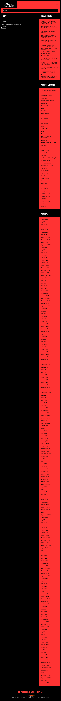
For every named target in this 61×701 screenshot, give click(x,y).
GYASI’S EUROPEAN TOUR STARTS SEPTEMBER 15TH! (48, 52)
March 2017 (44, 499)
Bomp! (42, 108)
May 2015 (44, 555)
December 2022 (45, 329)
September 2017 (46, 484)
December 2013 (45, 599)
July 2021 (43, 369)
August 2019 (44, 425)
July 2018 (43, 459)
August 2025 (44, 247)
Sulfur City (44, 183)
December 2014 (45, 568)
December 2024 (45, 268)
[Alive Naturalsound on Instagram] (22, 692)
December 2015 (45, 537)
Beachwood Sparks (46, 95)
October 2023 (45, 303)
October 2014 (45, 573)
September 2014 (46, 576)
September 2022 (46, 334)
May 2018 (44, 464)
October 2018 (45, 451)
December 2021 (45, 357)
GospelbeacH (44, 128)
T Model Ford (44, 191)
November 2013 (45, 601)
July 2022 (43, 339)
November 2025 (45, 240)
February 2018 (45, 471)
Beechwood (44, 98)
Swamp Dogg (44, 188)
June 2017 (44, 492)
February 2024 (45, 293)
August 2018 (44, 456)
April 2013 (44, 614)
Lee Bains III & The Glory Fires (49, 158)
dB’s (5, 16)
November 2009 (45, 675)
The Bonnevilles (45, 196)
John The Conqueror (46, 153)
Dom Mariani (44, 123)
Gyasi (42, 131)
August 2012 (44, 629)
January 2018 (45, 474)
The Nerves (44, 198)
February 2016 (45, 532)
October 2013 (45, 604)
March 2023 (44, 321)
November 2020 (45, 387)
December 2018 (45, 446)
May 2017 (44, 494)
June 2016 (44, 522)
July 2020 (43, 397)
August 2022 (44, 336)
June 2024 (44, 283)
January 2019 (45, 443)
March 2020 (44, 408)
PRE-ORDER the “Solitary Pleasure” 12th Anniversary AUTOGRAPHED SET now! (48, 23)
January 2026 (45, 234)
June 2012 (44, 634)
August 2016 (44, 517)
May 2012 (44, 637)
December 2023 (45, 298)
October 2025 (45, 242)
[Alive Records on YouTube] (35, 692)
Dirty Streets (44, 118)
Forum (3, 28)
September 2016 (46, 515)
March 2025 (44, 260)
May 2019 (44, 433)
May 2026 (44, 227)
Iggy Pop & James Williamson (49, 142)
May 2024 (44, 285)
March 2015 (44, 560)
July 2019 (43, 428)
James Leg (44, 148)
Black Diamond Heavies (47, 100)
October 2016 (45, 512)
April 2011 (44, 655)
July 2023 (43, 311)
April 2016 (44, 527)
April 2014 (44, 588)
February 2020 (45, 410)
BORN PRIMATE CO (45, 697)
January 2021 (45, 382)
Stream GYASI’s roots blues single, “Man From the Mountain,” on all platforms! (49, 42)
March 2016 (44, 530)
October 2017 (45, 481)
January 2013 (45, 622)
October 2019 (45, 420)
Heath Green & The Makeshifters (46, 137)
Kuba (3, 26)
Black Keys (44, 103)
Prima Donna (44, 176)
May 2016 (44, 525)
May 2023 (44, 316)
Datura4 (43, 116)
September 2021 (46, 364)
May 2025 (44, 255)
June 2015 (44, 553)
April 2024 (44, 288)
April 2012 (44, 639)
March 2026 (44, 229)
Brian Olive (44, 111)
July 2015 (43, 550)
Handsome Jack (45, 134)
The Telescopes (45, 201)
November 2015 (45, 540)
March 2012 (44, 642)
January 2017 (45, 504)
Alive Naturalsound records (48, 90)
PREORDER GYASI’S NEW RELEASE (48, 32)
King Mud (43, 155)
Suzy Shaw (44, 186)
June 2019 (44, 431)
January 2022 (45, 354)
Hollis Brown (44, 140)
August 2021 (44, 367)
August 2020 (44, 395)
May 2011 (44, 652)
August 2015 (44, 548)
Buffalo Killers (45, 113)
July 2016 (43, 520)
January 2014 (45, 596)
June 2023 (44, 313)
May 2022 (44, 344)
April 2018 (44, 466)
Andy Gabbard (45, 93)
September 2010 (46, 667)
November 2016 (45, 509)
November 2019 (45, 418)
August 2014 (44, 578)
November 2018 (45, 448)
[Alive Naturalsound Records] (9, 6)
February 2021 (45, 380)
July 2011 (43, 650)
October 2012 (45, 627)
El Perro (43, 126)
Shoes (42, 181)
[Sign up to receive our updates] (19, 692)
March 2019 (44, 438)
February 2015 (45, 563)
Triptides (43, 206)
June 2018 (44, 461)
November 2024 (45, 270)
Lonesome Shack (46, 163)
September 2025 (46, 245)
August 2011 (44, 647)
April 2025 (44, 257)
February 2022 (45, 352)
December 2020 (45, 385)
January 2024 (45, 296)
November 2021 (45, 359)
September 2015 (46, 545)
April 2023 (44, 318)
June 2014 (44, 583)
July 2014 (43, 581)
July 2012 (43, 632)
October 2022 (45, 331)
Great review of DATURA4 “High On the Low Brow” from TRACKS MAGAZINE (49, 28)
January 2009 (45, 683)
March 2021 (44, 377)
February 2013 (45, 619)
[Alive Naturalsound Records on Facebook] (25, 692)
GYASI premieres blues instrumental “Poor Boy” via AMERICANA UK (48, 37)
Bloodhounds (44, 105)
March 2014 (44, 591)
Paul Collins (44, 173)
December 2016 (45, 507)
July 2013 (43, 609)
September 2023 (46, 306)
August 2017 (44, 487)
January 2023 (45, 326)
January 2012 (45, 644)
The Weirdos (44, 204)
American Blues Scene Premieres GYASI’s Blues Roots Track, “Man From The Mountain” (49, 47)
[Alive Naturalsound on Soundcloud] (38, 692)
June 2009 (44, 680)
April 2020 (44, 405)
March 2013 (44, 616)
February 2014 (45, 594)
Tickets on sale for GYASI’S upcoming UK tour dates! (48, 71)
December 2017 (45, 476)
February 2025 (45, 262)
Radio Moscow (45, 178)
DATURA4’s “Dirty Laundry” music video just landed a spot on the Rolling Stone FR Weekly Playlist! (49, 57)
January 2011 (45, 657)
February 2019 (45, 441)
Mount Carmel (45, 170)
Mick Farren (44, 168)
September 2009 (46, 678)
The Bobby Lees (45, 193)
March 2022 (44, 349)
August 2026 (44, 219)
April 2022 (44, 346)
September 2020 (46, 392)
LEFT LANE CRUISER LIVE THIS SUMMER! (49, 67)
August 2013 (44, 606)
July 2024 (43, 280)
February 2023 (45, 324)
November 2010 (45, 662)
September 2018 (46, 453)
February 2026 (45, 232)
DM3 (42, 121)
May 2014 (44, 586)
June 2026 (44, 224)
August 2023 (44, 308)
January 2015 (45, 565)
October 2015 (45, 543)
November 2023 (45, 301)
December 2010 (45, 660)
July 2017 (43, 489)
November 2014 (45, 571)
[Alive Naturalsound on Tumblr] (28, 692)
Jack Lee (43, 145)
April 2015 (44, 558)
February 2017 (45, 502)
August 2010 (44, 670)
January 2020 (45, 413)
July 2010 (43, 672)
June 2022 (44, 341)
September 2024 (46, 275)
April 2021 (44, 374)
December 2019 (45, 415)
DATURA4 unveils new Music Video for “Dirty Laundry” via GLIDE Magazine (49, 63)
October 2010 (45, 665)
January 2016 (45, 535)
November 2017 (45, 479)
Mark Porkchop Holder (47, 165)
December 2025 (45, 237)
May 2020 (44, 403)
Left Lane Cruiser (46, 160)
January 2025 (45, 265)
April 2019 (44, 436)
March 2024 (44, 290)
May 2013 (44, 611)
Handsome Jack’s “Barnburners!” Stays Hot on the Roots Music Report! (49, 76)
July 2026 (43, 222)
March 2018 (44, 469)
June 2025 (44, 252)
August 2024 (44, 278)
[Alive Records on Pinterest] (32, 692)
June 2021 (44, 372)
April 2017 (44, 497)
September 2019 (46, 423)
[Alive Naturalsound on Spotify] (42, 692)
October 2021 (45, 362)
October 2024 (45, 273)
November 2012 (45, 624)
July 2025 (43, 250)
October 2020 (45, 390)
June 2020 (44, 400)
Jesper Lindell (45, 150)
